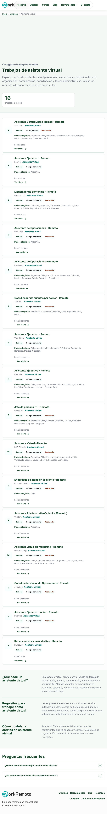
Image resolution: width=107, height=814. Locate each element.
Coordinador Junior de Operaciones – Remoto (41, 583)
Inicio (4, 14)
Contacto (85, 5)
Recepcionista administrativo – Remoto (38, 641)
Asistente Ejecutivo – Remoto (32, 158)
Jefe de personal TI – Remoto (31, 407)
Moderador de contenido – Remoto (35, 191)
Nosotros (21, 5)
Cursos (45, 5)
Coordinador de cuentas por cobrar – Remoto (41, 298)
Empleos (34, 5)
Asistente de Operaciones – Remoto (36, 228)
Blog (55, 5)
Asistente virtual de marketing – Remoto (38, 546)
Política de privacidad (93, 798)
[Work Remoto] (16, 794)
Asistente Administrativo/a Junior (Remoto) (40, 513)
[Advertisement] (53, 41)
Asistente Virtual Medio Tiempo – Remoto (39, 121)
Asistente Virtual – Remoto (30, 443)
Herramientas (68, 5)
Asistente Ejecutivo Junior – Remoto (36, 612)
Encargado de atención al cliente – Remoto (40, 479)
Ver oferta (20, 148)
